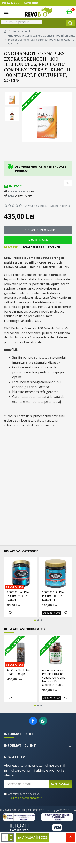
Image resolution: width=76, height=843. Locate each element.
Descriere (11, 247)
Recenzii (54, 247)
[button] (35, 620)
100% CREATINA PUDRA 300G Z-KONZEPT (53, 595)
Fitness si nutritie (22, 31)
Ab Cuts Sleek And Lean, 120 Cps (19, 672)
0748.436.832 (40, 240)
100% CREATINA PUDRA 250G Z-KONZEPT (18, 595)
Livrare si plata (33, 247)
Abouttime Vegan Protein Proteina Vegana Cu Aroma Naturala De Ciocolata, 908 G (54, 677)
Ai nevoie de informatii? (40, 230)
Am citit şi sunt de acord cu (25, 796)
